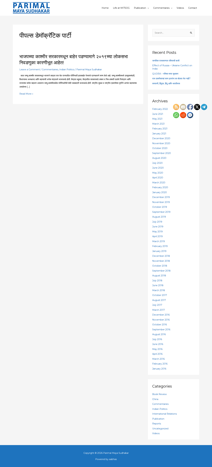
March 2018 (158, 290)
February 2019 (160, 246)
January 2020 (159, 192)
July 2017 (157, 305)
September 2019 (161, 212)
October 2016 (159, 324)
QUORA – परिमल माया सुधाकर (165, 73)
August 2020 (159, 158)
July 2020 (157, 163)
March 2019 (158, 241)
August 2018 (159, 275)
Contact (192, 8)
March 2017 (158, 310)
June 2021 (157, 114)
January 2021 (159, 133)
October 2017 (159, 295)
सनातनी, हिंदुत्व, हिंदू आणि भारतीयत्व (166, 83)
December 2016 (161, 314)
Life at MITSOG (121, 8)
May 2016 (157, 349)
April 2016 (157, 354)
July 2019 (157, 221)
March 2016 (158, 359)
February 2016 (159, 363)
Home (105, 8)
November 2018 (161, 261)
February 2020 (160, 187)
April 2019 (157, 236)
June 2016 (157, 344)
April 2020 (157, 177)
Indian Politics (66, 69)
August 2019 (159, 216)
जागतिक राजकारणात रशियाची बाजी (165, 60)
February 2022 (160, 109)
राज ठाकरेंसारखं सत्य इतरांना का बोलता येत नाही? (171, 78)
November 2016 (161, 319)
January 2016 (159, 368)
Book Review (159, 394)
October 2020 (159, 148)
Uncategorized (160, 428)
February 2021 (159, 128)
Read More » (26, 93)
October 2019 (159, 207)
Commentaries (161, 8)
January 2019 (159, 251)
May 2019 (157, 231)
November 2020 (161, 143)
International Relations (164, 413)
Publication (140, 8)
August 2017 (159, 300)
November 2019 (161, 202)
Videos (180, 8)
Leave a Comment (29, 69)
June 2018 (157, 285)
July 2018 (157, 280)
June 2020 (158, 167)
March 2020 (158, 182)
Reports (156, 423)
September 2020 (161, 153)
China (155, 399)
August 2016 (159, 334)
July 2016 (157, 339)
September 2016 (161, 329)
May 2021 (157, 118)
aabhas (113, 459)
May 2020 (157, 172)
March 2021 (158, 123)
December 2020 (161, 138)
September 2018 (161, 270)
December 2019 (161, 197)
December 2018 (161, 256)
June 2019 (157, 226)
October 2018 (159, 265)
